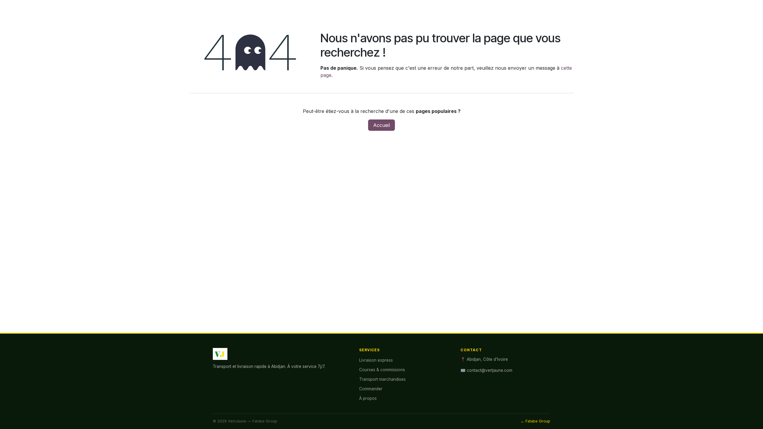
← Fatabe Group (535, 421)
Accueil (381, 125)
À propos (368, 398)
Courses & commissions (382, 369)
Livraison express (376, 360)
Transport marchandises (382, 379)
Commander (370, 388)
